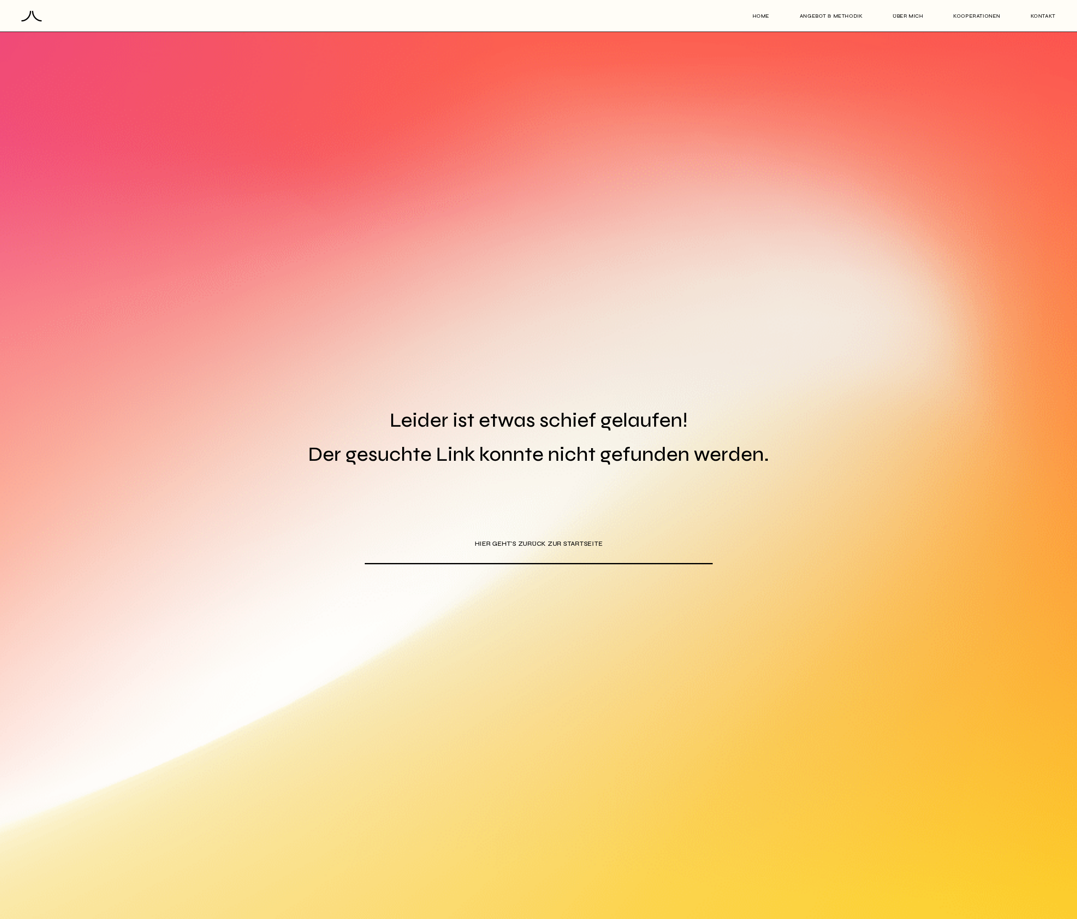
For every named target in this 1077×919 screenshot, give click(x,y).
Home (761, 16)
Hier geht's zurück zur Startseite (538, 543)
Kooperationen (976, 16)
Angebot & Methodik (831, 16)
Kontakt (1043, 16)
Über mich (908, 16)
